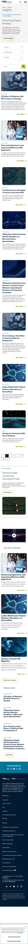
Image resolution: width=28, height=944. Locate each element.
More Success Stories (10, 680)
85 (3, 459)
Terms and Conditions (8, 866)
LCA (3, 807)
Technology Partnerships (9, 815)
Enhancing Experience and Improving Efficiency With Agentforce (13, 577)
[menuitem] (14, 799)
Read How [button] (20, 590)
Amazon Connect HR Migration (10, 660)
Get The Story (7, 492)
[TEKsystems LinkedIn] (8, 769)
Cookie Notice (6, 847)
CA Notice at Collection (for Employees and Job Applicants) (13, 835)
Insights (23, 66)
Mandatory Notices (7, 859)
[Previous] (3, 455)
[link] (13, 47)
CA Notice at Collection (8, 831)
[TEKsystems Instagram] (20, 769)
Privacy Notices (6, 863)
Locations (5, 811)
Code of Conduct (7, 840)
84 (21, 456)
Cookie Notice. (20, 932)
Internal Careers (6, 803)
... (17, 456)
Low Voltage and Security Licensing (12, 855)
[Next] (7, 459)
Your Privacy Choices (8, 870)
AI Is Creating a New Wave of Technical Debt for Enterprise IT (13, 728)
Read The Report (8, 38)
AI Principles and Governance (10, 827)
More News (9, 755)
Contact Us (5, 800)
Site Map (4, 818)
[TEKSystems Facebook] (11, 769)
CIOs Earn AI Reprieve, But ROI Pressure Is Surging (13, 698)
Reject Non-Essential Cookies (14, 941)
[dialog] (14, 934)
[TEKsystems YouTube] (14, 769)
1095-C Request (6, 843)
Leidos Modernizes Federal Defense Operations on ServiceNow (13, 618)
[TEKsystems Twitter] (17, 769)
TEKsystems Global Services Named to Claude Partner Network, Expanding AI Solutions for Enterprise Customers (14, 744)
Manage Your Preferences (9, 851)
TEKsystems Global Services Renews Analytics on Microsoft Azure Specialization (13, 713)
